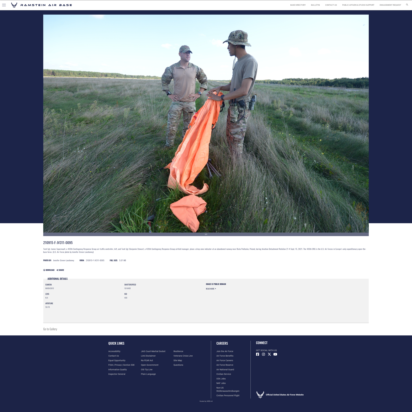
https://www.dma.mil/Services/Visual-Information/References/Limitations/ (274, 296)
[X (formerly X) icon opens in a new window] (269, 354)
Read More (210, 288)
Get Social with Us (266, 350)
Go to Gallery (50, 329)
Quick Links (116, 343)
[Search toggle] (406, 5)
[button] (3, 5)
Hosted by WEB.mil (206, 401)
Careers (222, 343)
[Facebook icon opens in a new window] (257, 354)
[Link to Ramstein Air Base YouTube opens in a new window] (275, 354)
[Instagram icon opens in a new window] (263, 354)
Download (49, 270)
